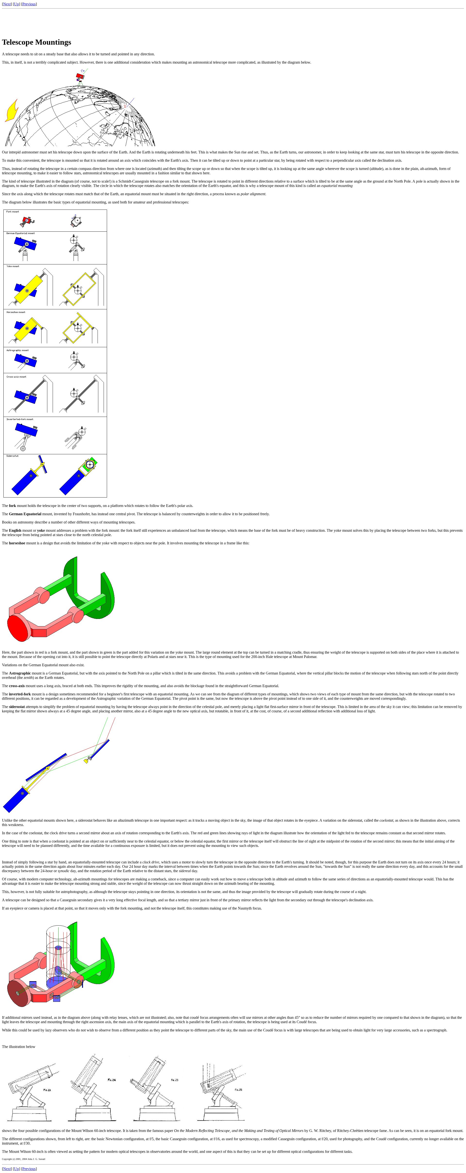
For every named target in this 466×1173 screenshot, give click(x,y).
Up (16, 4)
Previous (29, 4)
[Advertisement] (90, 22)
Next (7, 4)
